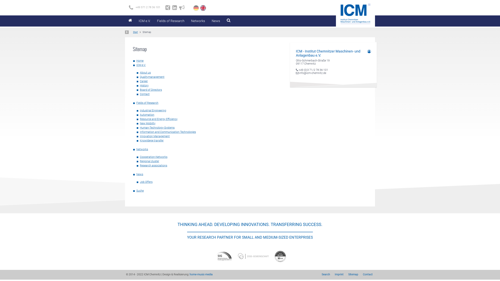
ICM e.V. (144, 21)
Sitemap (353, 274)
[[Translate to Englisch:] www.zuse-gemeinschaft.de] (254, 256)
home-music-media (201, 274)
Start (135, 32)
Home (130, 21)
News (216, 21)
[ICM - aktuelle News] (182, 8)
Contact (368, 274)
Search (326, 274)
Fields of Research (170, 21)
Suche (228, 21)
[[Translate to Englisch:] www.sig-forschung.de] (223, 256)
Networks (198, 21)
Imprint (339, 274)
